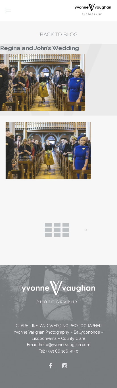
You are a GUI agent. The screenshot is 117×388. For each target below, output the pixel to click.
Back (57, 230)
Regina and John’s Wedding (39, 48)
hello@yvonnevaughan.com (64, 344)
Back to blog (59, 34)
